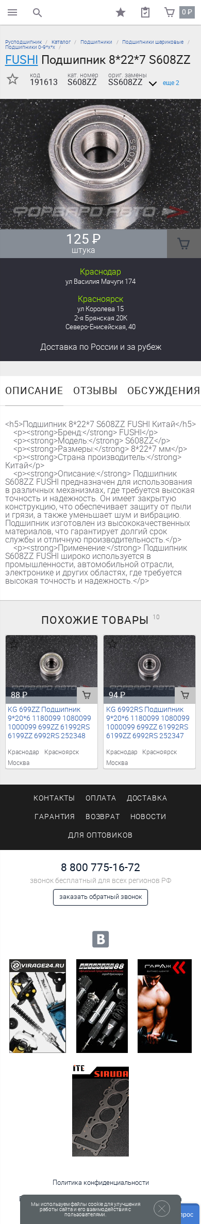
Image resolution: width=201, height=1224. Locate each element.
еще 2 (171, 83)
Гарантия (55, 816)
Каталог (61, 42)
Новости (148, 816)
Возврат (103, 816)
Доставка (100, 347)
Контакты (55, 798)
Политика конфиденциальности (101, 1182)
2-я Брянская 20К (100, 318)
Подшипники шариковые (152, 42)
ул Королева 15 (100, 309)
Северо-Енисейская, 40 (100, 327)
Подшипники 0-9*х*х (30, 47)
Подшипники (96, 42)
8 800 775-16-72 (100, 867)
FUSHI (21, 60)
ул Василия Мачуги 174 (100, 281)
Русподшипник (23, 42)
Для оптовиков (100, 835)
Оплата (101, 798)
